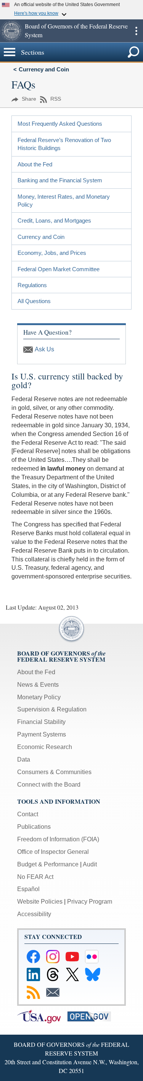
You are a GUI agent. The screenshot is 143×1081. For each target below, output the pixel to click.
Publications (34, 826)
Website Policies (40, 901)
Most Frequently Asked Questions (60, 123)
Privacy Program (89, 901)
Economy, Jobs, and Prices (52, 253)
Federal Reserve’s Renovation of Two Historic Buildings (64, 144)
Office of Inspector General (53, 852)
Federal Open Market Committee (59, 269)
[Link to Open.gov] (91, 1016)
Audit (90, 864)
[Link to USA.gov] (42, 1016)
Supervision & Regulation (52, 709)
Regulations (32, 285)
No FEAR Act (35, 877)
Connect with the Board (48, 784)
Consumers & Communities (54, 772)
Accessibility (34, 914)
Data (23, 759)
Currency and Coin (44, 69)
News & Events (38, 684)
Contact (27, 814)
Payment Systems (41, 734)
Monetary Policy (39, 697)
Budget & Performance (48, 864)
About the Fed (35, 164)
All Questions (34, 301)
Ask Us (44, 349)
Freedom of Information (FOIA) (58, 839)
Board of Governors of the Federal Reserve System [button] (76, 30)
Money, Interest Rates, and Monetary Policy (64, 200)
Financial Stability (41, 722)
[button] (11, 30)
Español (28, 889)
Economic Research (44, 747)
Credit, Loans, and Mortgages (54, 220)
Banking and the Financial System (60, 180)
